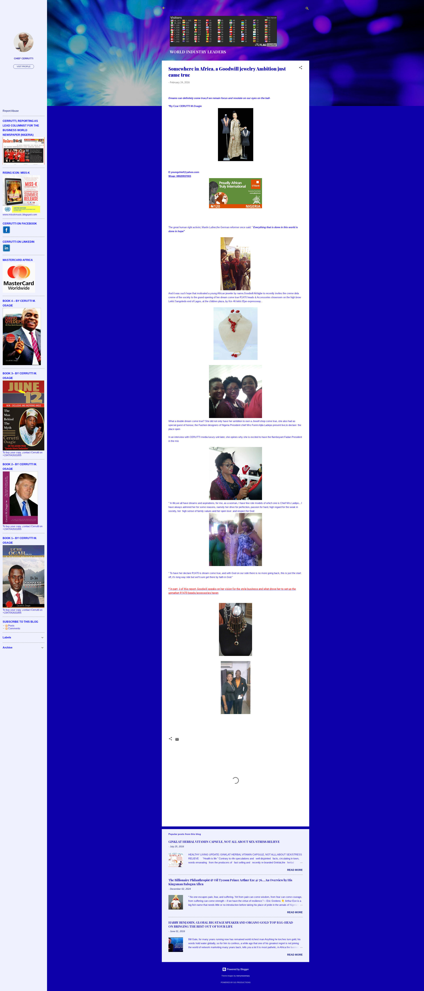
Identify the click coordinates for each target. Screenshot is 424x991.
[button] (301, 68)
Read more (295, 869)
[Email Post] (177, 740)
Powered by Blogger (237, 969)
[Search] (307, 9)
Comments (13, 628)
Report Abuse (11, 110)
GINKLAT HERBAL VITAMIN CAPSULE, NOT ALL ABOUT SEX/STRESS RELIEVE (224, 842)
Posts (10, 625)
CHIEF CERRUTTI (23, 58)
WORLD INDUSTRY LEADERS (198, 51)
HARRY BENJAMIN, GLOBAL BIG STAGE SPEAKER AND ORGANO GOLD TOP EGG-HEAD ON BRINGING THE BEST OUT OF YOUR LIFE (230, 924)
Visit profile (23, 66)
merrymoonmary (243, 976)
